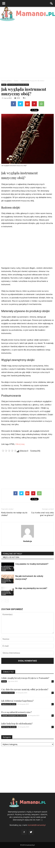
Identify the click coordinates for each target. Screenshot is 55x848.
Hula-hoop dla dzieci (9, 727)
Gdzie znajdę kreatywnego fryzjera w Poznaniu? (25, 678)
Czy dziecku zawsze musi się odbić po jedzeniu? (24, 689)
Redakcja (27, 541)
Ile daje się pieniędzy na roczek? (31, 588)
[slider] (9, 450)
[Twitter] (31, 832)
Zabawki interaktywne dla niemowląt (14, 715)
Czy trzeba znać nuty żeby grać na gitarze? (42, 514)
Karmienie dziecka (8, 693)
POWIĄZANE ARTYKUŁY (12, 554)
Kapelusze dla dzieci (8, 704)
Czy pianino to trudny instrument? (31, 564)
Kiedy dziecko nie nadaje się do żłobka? (14, 514)
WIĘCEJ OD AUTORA (11, 557)
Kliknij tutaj (20, 444)
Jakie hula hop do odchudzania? (16, 723)
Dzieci (4, 85)
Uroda (4, 681)
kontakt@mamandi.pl (37, 825)
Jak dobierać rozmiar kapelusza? (17, 700)
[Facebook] (24, 832)
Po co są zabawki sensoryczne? (16, 712)
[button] (51, 3)
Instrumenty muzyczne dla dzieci (18, 85)
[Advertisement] (27, 49)
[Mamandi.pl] (27, 14)
